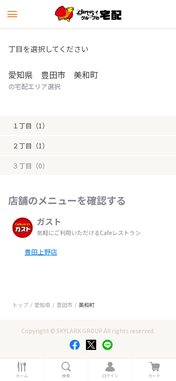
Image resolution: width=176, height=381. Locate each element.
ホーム (22, 376)
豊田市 (64, 304)
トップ (20, 304)
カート (154, 376)
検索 (66, 376)
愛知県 (42, 304)
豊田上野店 (41, 252)
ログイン (110, 376)
